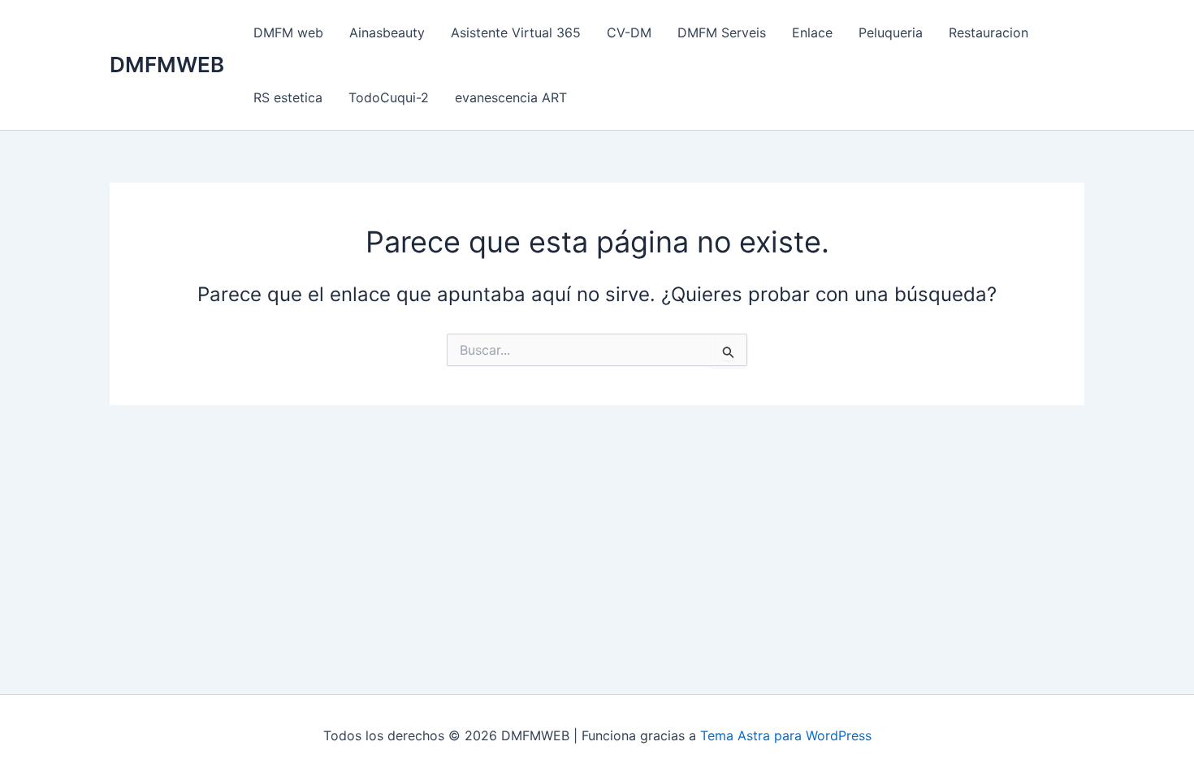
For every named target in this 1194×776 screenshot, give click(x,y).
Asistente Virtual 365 (516, 32)
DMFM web (288, 32)
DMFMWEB (167, 64)
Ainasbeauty (387, 32)
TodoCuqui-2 (388, 97)
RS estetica (287, 97)
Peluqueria (891, 32)
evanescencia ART (511, 97)
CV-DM (629, 32)
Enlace (812, 32)
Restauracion (988, 32)
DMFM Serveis (721, 32)
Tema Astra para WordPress (786, 735)
